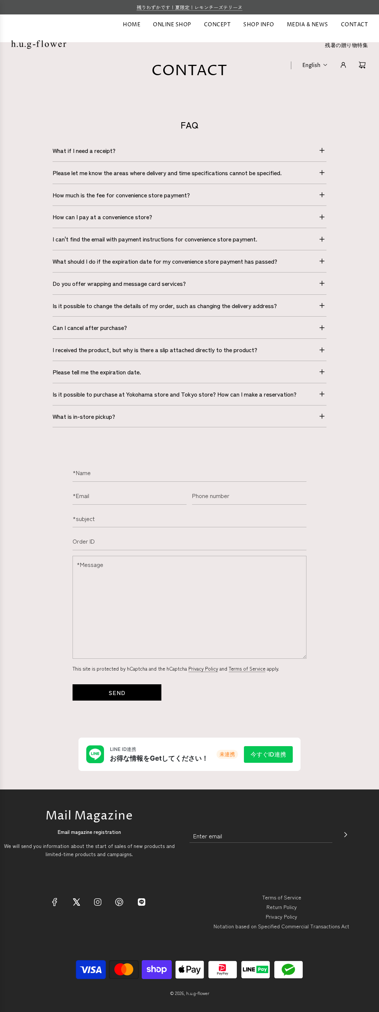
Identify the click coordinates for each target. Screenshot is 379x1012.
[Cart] (363, 65)
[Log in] (343, 65)
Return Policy (281, 907)
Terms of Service (247, 668)
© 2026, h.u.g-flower (189, 993)
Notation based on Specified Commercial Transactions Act (281, 926)
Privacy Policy (203, 668)
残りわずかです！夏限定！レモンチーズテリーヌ (189, 7)
